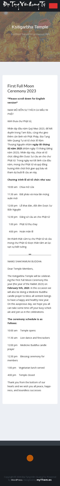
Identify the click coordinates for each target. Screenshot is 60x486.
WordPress (16, 479)
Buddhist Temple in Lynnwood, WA (30, 34)
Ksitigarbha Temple (30, 26)
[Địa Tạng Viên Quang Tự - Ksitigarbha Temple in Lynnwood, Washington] (24, 5)
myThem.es (44, 479)
